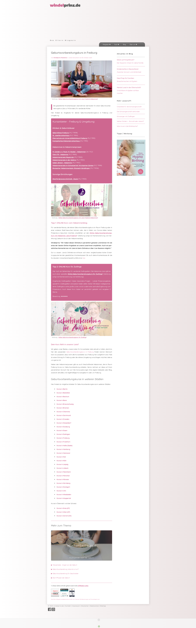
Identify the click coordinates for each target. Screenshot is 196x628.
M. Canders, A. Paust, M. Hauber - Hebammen (69, 152)
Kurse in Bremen (63, 408)
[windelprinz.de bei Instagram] (53, 610)
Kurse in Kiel (61, 457)
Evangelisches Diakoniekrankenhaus (66, 141)
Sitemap (103, 606)
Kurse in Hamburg (63, 449)
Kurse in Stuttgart (63, 487)
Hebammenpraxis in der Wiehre (64, 160)
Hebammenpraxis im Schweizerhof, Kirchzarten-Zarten (73, 165)
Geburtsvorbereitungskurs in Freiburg (80, 352)
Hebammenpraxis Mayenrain (63, 157)
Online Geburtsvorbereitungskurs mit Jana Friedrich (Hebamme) (78, 99)
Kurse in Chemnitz (63, 412)
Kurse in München (63, 476)
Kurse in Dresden (63, 419)
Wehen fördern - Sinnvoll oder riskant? (130, 121)
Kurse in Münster (63, 479)
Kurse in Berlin (62, 389)
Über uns (133, 44)
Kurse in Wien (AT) (63, 512)
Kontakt (68, 606)
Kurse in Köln (61, 461)
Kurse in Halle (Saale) (64, 445)
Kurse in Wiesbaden (64, 494)
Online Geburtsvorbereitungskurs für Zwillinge (85, 274)
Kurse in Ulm (61, 491)
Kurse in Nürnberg (63, 483)
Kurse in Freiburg (63, 438)
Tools (116, 44)
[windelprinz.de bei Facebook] (49, 610)
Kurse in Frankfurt (63, 442)
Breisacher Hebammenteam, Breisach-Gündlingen (71, 168)
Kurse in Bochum (63, 397)
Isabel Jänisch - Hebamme (62, 163)
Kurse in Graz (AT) (63, 508)
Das (75, 599)
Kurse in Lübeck (62, 468)
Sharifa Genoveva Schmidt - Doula (65, 179)
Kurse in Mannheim (64, 472)
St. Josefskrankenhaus (61, 135)
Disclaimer (85, 606)
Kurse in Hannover (63, 453)
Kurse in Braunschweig (65, 404)
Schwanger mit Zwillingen (126, 116)
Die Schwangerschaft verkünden (128, 111)
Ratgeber (106, 44)
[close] (99, 620)
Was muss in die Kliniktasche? (127, 126)
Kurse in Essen (62, 430)
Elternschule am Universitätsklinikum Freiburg (70, 138)
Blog (124, 44)
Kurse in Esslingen (63, 434)
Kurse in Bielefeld (63, 393)
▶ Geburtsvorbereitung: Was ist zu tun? (65, 569)
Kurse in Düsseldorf (64, 423)
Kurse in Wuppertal (64, 498)
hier (84, 258)
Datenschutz (94, 606)
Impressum (76, 606)
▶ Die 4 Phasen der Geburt (60, 578)
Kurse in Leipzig (62, 464)
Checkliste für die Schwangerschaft (129, 107)
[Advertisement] (98, 23)
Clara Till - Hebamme (60, 154)
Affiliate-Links (83, 586)
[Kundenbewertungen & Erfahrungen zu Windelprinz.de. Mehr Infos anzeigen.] (64, 596)
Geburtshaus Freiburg (61, 133)
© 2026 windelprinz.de (56, 606)
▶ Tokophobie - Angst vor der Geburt (64, 565)
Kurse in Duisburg (63, 427)
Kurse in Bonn (62, 400)
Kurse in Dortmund (64, 415)
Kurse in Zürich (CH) (64, 516)
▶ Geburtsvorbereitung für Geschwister (65, 573)
